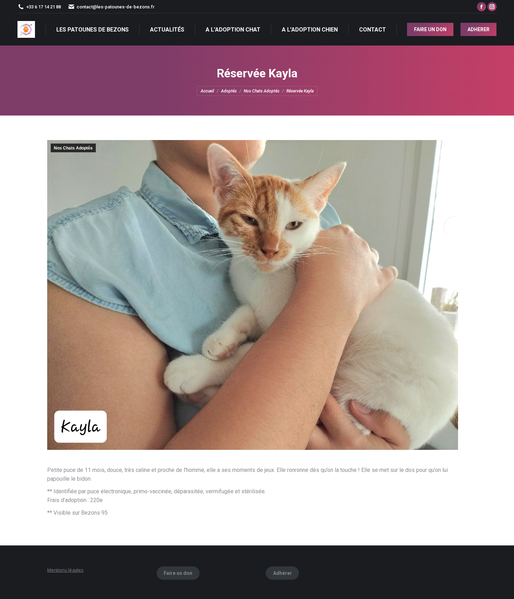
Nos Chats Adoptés (73, 148)
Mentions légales (65, 570)
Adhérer (282, 573)
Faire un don (178, 573)
